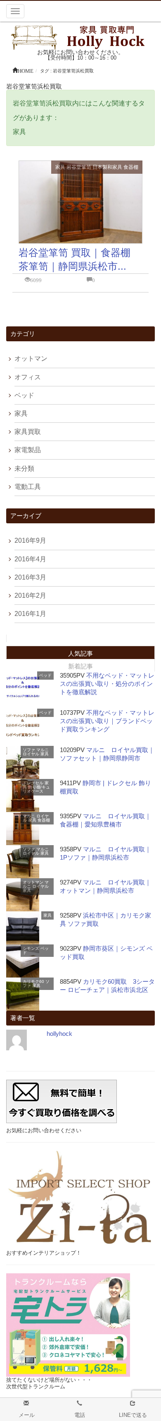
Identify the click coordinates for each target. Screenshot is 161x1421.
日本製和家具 (107, 167)
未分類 (24, 468)
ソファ (29, 750)
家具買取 (27, 431)
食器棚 (130, 167)
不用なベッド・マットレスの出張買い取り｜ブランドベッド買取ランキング (107, 721)
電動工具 (27, 486)
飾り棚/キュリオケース (36, 789)
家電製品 (27, 449)
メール (27, 1415)
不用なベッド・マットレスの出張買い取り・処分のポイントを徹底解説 (107, 683)
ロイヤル (31, 754)
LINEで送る (133, 1415)
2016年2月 (30, 595)
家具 (60, 167)
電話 (79, 1415)
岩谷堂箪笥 (78, 167)
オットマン (30, 358)
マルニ (42, 750)
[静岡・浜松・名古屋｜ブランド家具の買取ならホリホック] (80, 36)
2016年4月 (30, 559)
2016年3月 (30, 577)
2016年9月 (30, 540)
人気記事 (80, 653)
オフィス (27, 377)
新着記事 (80, 666)
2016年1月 (30, 613)
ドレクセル (33, 783)
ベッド (24, 395)
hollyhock (59, 1033)
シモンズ (31, 948)
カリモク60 (33, 981)
